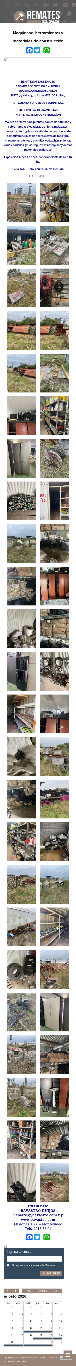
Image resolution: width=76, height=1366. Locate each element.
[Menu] (68, 1355)
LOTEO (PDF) (38, 176)
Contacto (53, 1358)
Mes (29, 1291)
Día (55, 1291)
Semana (42, 1291)
